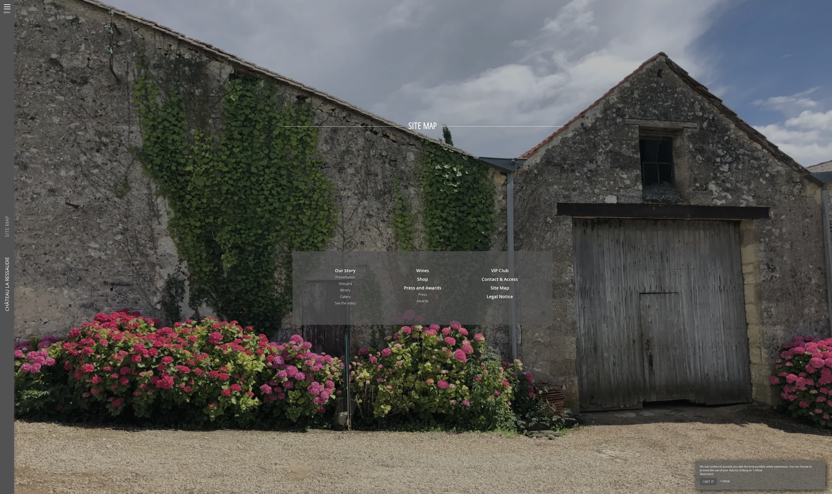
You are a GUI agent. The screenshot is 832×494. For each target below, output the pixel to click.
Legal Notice (500, 296)
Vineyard (345, 283)
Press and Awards (422, 288)
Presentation (345, 277)
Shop (422, 279)
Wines (422, 270)
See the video (345, 303)
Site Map (500, 288)
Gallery (345, 296)
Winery (345, 290)
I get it (708, 481)
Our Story (345, 270)
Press (422, 294)
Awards (422, 301)
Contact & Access (500, 279)
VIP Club (500, 270)
